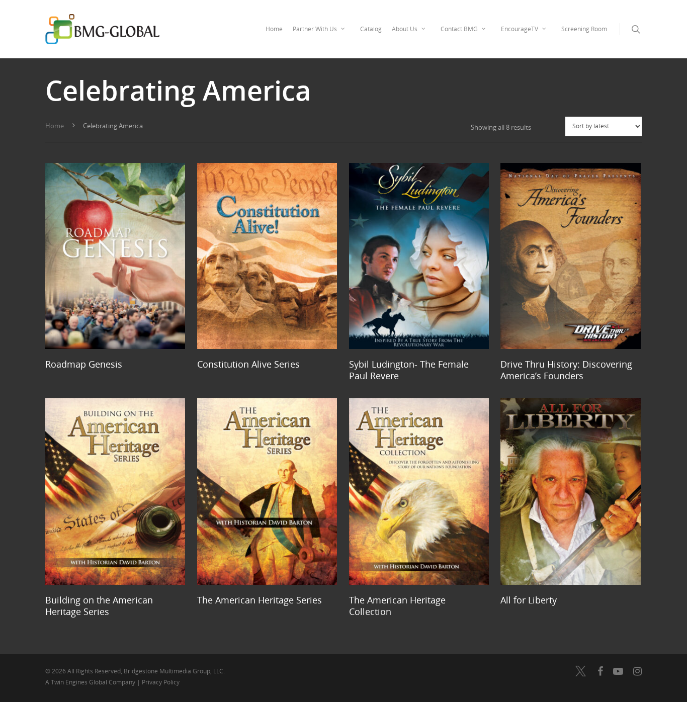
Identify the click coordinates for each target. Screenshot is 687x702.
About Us (404, 29)
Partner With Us (315, 29)
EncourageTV (519, 29)
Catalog (371, 29)
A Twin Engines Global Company (91, 682)
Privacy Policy (161, 682)
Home (274, 29)
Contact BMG (459, 29)
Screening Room (584, 29)
